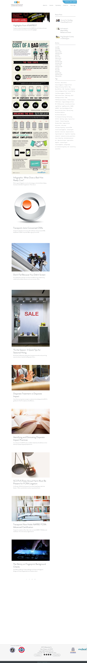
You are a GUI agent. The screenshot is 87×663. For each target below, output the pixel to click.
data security (62, 131)
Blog (69, 87)
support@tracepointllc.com (46, 651)
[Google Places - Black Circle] (48, 654)
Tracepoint (57, 121)
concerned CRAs (69, 127)
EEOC (72, 95)
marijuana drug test (63, 142)
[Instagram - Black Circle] (44, 654)
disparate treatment (70, 131)
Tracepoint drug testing (64, 121)
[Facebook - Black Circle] (50, 654)
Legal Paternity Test (66, 106)
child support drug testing (60, 127)
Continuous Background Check (61, 91)
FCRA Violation (58, 101)
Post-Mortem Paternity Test (60, 114)
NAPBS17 (57, 108)
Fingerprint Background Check (68, 101)
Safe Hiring (62, 119)
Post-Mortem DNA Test (60, 112)
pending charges (67, 144)
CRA (63, 89)
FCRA (66, 97)
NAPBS (71, 106)
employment (57, 136)
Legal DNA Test (58, 106)
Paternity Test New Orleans (60, 110)
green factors (72, 136)
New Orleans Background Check (66, 108)
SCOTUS (57, 119)
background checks (66, 123)
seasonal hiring (72, 146)
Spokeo (66, 119)
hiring (56, 138)
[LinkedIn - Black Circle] (46, 654)
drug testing (73, 134)
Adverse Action (64, 82)
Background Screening (59, 87)
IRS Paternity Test (60, 104)
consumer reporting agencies (60, 129)
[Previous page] (26, 579)
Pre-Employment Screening (60, 116)
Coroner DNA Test (71, 91)
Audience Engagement (59, 84)
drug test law (67, 134)
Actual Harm (57, 82)
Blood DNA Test (58, 89)
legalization (57, 142)
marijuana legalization (59, 144)
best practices (57, 125)
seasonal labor (57, 148)
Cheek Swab (67, 89)
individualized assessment (68, 138)
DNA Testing (67, 95)
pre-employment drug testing (60, 146)
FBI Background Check (59, 97)
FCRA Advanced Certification (61, 99)
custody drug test (70, 129)
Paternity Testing (70, 110)
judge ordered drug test (61, 140)
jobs (56, 140)
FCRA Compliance (71, 99)
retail (68, 146)
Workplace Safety (58, 123)
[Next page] (35, 579)
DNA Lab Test (68, 93)
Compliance (72, 89)
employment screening (65, 136)
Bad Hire (66, 87)
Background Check (68, 84)
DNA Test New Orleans (59, 95)
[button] (51, 5)
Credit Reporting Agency (60, 93)
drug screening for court (59, 134)
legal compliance (70, 140)
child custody (63, 125)
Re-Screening (69, 116)
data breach (57, 131)
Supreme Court (71, 119)
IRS (56, 104)
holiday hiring (60, 138)
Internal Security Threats (70, 104)
